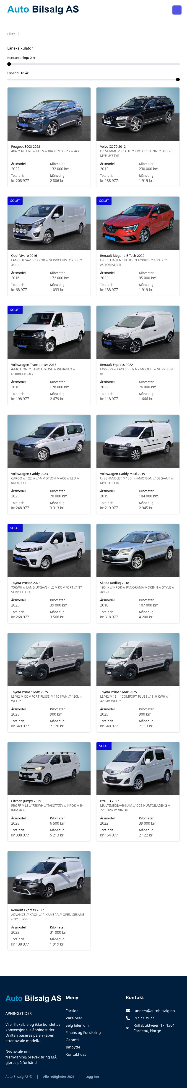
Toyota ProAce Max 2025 (29, 692)
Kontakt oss (76, 1054)
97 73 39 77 (144, 1018)
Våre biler (74, 1018)
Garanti (72, 1039)
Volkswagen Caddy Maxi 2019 (122, 474)
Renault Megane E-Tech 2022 (122, 255)
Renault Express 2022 (116, 364)
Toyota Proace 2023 (25, 583)
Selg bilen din (77, 1025)
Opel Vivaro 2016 (24, 255)
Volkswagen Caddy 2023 (29, 474)
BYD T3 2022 (109, 801)
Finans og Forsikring (83, 1032)
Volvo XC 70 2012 (113, 146)
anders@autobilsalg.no (155, 1010)
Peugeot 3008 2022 (25, 146)
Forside (72, 1010)
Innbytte (73, 1047)
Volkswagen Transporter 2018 (33, 364)
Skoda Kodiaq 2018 (114, 583)
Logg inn (92, 1076)
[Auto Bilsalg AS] (33, 998)
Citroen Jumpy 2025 (26, 801)
